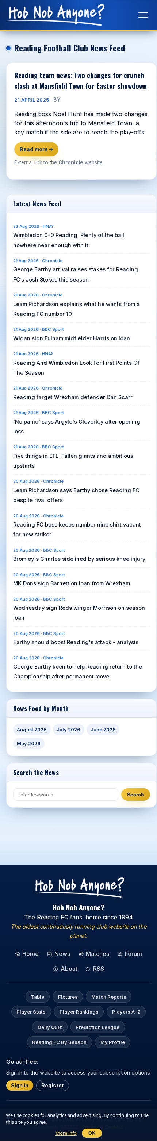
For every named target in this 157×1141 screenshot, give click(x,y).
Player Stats (31, 1012)
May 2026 (29, 743)
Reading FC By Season (59, 1042)
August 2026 (32, 729)
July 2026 (68, 729)
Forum (133, 953)
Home (30, 953)
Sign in (19, 1085)
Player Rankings (79, 1012)
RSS (98, 968)
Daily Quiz (50, 1027)
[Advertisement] (81, 824)
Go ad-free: (22, 1061)
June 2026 (103, 729)
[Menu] (143, 15)
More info (66, 1133)
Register (52, 1085)
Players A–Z (126, 1012)
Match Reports (108, 997)
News (62, 953)
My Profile (112, 1042)
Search (135, 794)
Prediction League (97, 1027)
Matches (97, 953)
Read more (36, 149)
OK (91, 1133)
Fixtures (68, 997)
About (69, 968)
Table (37, 997)
